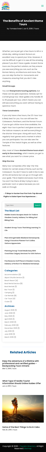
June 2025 (9, 334)
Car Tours (8, 298)
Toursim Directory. (28, 446)
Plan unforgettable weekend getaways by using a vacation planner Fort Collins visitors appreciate (22, 240)
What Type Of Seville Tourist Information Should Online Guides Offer (21, 382)
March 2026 (9, 322)
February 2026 (10, 325)
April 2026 (8, 319)
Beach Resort (10, 280)
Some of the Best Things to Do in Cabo (21, 427)
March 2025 (9, 337)
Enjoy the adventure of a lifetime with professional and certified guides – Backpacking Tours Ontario (20, 363)
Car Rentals (9, 295)
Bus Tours (8, 289)
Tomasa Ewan (16, 28)
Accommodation (11, 274)
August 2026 (9, 310)
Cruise (7, 301)
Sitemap (27, 448)
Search (37, 205)
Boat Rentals (9, 286)
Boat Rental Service (12, 283)
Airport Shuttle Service (13, 277)
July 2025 (8, 331)
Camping (8, 292)
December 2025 (11, 328)
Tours (36, 28)
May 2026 (8, 316)
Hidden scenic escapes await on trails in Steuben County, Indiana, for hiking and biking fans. (21, 217)
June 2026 (9, 313)
